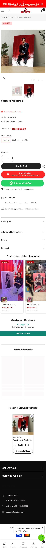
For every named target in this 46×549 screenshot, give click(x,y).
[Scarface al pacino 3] (23, 424)
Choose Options (23, 451)
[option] (23, 3)
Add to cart (20, 166)
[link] (12, 389)
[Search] (9, 10)
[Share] (43, 166)
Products (11, 17)
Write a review (23, 333)
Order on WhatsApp (22, 183)
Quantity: (5, 152)
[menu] (2, 10)
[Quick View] (31, 416)
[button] (38, 79)
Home (3, 17)
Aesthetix (12, 117)
